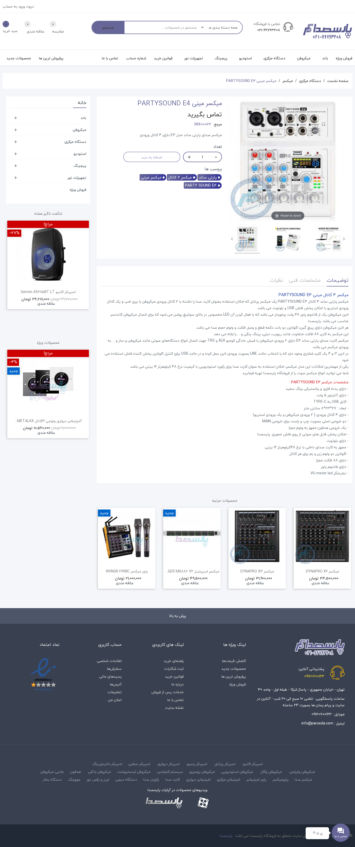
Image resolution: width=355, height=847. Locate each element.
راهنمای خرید (174, 661)
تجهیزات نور (77, 177)
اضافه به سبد (151, 157)
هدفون (75, 771)
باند (83, 117)
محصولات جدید (233, 668)
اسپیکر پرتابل (224, 764)
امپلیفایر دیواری (198, 779)
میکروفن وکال (271, 771)
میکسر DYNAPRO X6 (322, 571)
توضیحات (338, 280)
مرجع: (217, 124)
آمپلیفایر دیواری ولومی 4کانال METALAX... (48, 421)
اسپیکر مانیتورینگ (107, 764)
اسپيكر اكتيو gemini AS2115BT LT (48, 292)
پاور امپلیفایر (256, 779)
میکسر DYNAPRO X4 (257, 571)
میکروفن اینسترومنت (133, 771)
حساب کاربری (110, 644)
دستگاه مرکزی (75, 141)
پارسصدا (226, 835)
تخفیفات (114, 692)
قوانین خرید (174, 676)
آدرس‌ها (116, 684)
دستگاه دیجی (126, 779)
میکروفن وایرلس (302, 771)
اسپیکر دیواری (168, 764)
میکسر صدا (303, 779)
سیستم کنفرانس (170, 771)
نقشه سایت (174, 707)
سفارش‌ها (114, 668)
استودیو (80, 153)
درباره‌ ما (177, 684)
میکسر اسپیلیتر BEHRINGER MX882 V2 (192, 571)
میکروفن (79, 129)
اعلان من (115, 700)
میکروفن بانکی (99, 771)
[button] (100, 555)
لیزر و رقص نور (98, 779)
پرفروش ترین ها (233, 676)
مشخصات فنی (305, 280)
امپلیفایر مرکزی (228, 779)
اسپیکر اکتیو (253, 764)
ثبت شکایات (174, 668)
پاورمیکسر (280, 779)
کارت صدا (172, 779)
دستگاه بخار (52, 779)
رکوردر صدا (151, 779)
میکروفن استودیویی (237, 771)
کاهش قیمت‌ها (234, 661)
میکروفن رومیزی (202, 771)
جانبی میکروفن (52, 771)
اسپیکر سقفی (139, 764)
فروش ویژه (78, 189)
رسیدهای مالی (110, 676)
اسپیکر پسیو (197, 764)
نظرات (276, 280)
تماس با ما (175, 700)
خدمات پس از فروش (168, 692)
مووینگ (74, 779)
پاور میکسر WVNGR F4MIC (127, 571)
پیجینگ (80, 165)
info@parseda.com (317, 723)
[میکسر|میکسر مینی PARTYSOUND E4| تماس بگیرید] (247, 240)
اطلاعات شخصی (109, 661)
